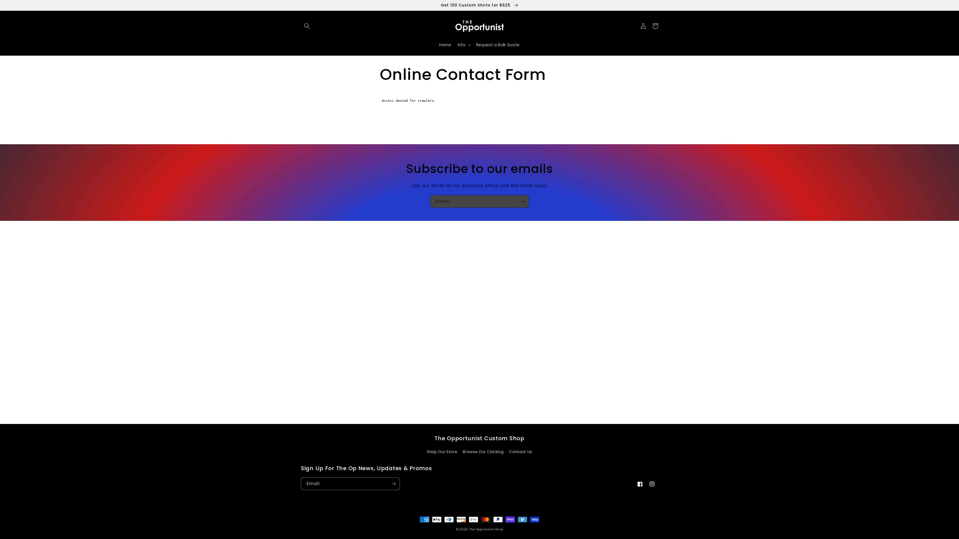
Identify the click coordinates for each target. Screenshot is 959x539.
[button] (307, 26)
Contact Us (520, 451)
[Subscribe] (523, 201)
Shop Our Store (442, 451)
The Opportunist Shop (486, 529)
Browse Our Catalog (483, 451)
